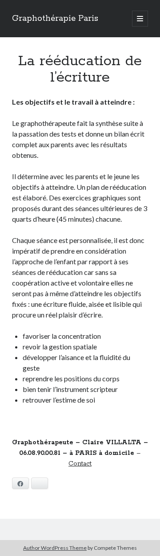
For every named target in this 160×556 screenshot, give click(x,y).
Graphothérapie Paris (55, 18)
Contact (80, 464)
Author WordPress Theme (55, 547)
